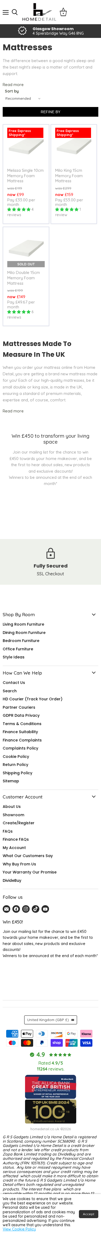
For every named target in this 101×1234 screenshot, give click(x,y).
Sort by (12, 91)
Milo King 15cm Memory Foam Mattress (69, 175)
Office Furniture (18, 649)
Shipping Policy (17, 773)
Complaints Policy (20, 748)
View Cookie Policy (19, 1229)
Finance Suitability (20, 731)
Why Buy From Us (19, 864)
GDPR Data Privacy (21, 715)
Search (10, 691)
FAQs (8, 831)
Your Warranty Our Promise (30, 872)
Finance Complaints (22, 740)
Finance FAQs (16, 839)
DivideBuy (12, 880)
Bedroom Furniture (21, 640)
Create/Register (18, 823)
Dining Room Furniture (24, 632)
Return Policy (15, 764)
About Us (12, 806)
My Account (14, 847)
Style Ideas (14, 657)
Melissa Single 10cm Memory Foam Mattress (25, 175)
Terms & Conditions (22, 723)
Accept (88, 1214)
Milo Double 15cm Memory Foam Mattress (23, 278)
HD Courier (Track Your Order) (32, 699)
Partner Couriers (19, 707)
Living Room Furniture (23, 624)
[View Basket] (63, 12)
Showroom (13, 815)
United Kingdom (48, 1020)
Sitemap (11, 781)
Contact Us (14, 682)
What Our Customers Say (28, 855)
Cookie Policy (16, 756)
